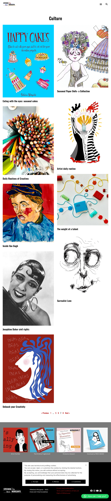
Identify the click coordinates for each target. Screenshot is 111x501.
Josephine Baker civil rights (16, 329)
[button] (101, 4)
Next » (67, 413)
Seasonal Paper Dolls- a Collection (73, 91)
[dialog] (55, 474)
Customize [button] (77, 482)
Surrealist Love (64, 300)
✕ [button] (86, 465)
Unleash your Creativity (14, 406)
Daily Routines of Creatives (16, 178)
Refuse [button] (56, 482)
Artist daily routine (66, 168)
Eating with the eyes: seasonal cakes (20, 101)
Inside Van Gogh (10, 246)
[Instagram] (94, 490)
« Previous (45, 413)
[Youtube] (97, 490)
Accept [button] (35, 482)
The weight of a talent (67, 229)
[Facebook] (91, 490)
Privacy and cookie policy (65, 488)
